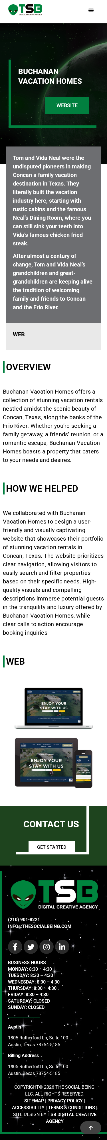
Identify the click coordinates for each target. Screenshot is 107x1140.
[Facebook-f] (15, 947)
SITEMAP (34, 1101)
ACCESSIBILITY (28, 1107)
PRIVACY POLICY (65, 1101)
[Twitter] (31, 947)
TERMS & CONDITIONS (71, 1107)
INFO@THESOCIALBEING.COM (39, 926)
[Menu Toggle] (91, 10)
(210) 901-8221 (24, 919)
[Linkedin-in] (62, 947)
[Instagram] (46, 947)
